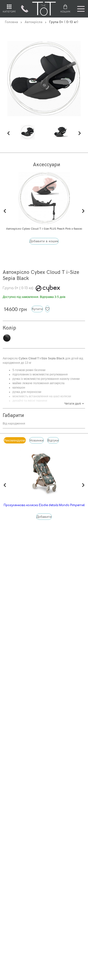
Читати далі (72, 403)
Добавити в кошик (44, 241)
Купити (37, 309)
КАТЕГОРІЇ (9, 11)
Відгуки (53, 440)
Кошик (65, 11)
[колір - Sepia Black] (28, 132)
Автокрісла (33, 22)
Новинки (37, 440)
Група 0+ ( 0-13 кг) (18, 288)
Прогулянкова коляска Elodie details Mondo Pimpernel (44, 505)
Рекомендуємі (15, 440)
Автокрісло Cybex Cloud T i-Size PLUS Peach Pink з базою (44, 229)
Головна (11, 22)
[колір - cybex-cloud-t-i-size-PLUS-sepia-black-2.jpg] (60, 132)
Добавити (44, 517)
